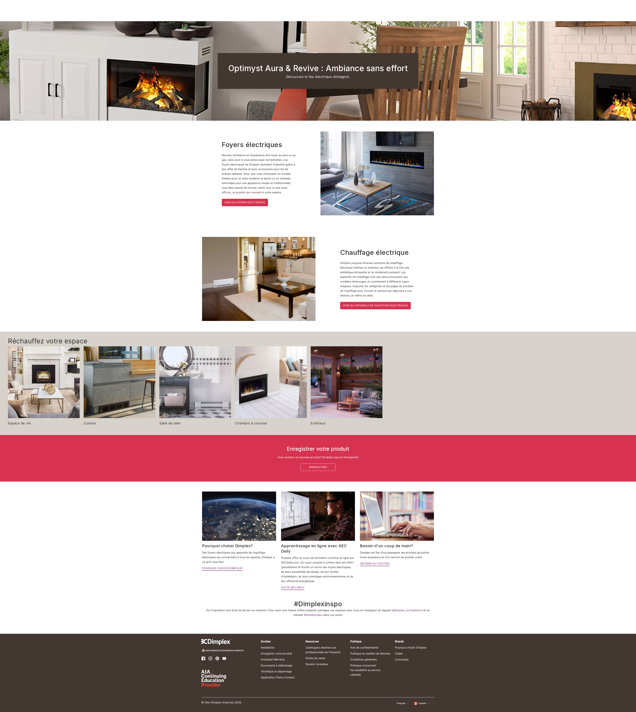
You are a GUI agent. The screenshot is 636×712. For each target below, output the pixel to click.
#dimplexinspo (313, 615)
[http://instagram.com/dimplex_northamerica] (210, 658)
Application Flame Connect (278, 677)
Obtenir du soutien (375, 563)
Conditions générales (363, 659)
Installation (267, 647)
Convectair (402, 659)
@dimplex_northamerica (407, 610)
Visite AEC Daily (293, 587)
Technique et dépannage (276, 671)
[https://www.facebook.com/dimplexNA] (203, 658)
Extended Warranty (273, 659)
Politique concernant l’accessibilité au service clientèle (365, 670)
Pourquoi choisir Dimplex (410, 647)
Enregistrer (318, 467)
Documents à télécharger (276, 665)
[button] (402, 703)
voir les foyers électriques (244, 202)
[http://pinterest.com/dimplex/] (217, 658)
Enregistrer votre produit (276, 653)
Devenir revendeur (317, 664)
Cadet (399, 653)
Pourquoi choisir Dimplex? (222, 568)
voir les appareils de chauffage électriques (375, 305)
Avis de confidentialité (364, 647)
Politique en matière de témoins (370, 653)
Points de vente (315, 658)
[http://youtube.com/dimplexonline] (224, 658)
